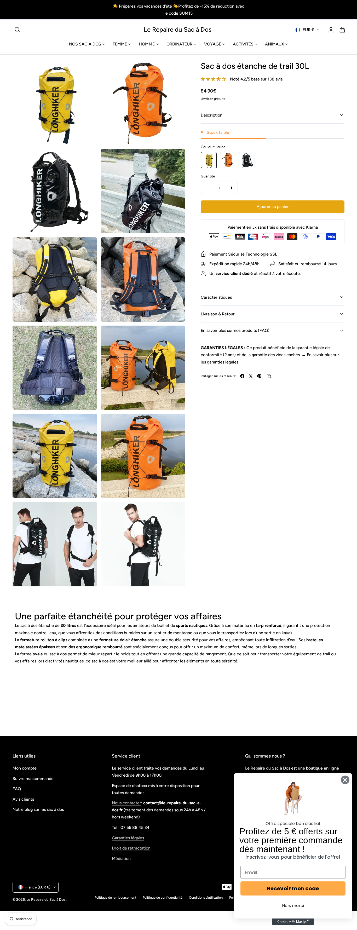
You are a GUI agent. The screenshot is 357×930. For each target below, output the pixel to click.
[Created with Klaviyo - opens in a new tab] (293, 922)
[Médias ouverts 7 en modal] (87, 335)
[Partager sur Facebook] (242, 376)
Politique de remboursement (115, 897)
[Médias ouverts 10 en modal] (175, 423)
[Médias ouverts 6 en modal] (175, 247)
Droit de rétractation (131, 848)
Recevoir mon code (293, 888)
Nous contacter (126, 802)
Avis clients (23, 798)
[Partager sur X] (250, 376)
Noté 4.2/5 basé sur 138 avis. (256, 79)
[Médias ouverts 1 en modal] (87, 71)
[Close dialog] (345, 779)
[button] (17, 30)
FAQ (17, 788)
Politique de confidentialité (162, 897)
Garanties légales (128, 837)
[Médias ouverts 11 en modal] (87, 512)
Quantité (208, 176)
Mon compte (25, 768)
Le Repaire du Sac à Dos (46, 899)
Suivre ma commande (33, 778)
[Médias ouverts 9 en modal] (87, 423)
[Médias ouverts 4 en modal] (175, 159)
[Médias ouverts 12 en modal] (175, 512)
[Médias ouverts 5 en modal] (87, 247)
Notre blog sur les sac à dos (38, 809)
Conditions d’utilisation (206, 897)
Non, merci (293, 906)
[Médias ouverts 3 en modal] (87, 159)
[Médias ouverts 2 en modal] (175, 71)
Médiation (121, 858)
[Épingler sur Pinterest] (259, 376)
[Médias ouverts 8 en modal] (175, 335)
